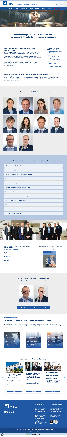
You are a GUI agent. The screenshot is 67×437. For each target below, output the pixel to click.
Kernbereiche (15, 8)
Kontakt (49, 8)
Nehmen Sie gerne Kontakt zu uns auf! (34, 308)
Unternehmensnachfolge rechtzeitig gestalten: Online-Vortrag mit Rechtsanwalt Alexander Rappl (33, 376)
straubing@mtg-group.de (57, 415)
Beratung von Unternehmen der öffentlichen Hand (25, 110)
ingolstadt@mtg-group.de (42, 415)
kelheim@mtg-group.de (41, 408)
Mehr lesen (15, 391)
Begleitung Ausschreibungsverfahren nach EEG (10, 111)
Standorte (37, 8)
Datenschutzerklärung (28, 429)
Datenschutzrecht (52, 63)
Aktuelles (43, 8)
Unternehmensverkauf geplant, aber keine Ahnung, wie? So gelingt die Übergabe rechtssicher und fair (52, 375)
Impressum (20, 429)
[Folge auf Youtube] (11, 412)
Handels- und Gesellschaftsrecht (55, 51)
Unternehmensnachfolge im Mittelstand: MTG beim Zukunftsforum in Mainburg (14, 377)
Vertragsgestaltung (52, 64)
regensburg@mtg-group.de (57, 408)
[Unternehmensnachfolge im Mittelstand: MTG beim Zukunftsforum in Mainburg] (14, 367)
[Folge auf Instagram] (7, 412)
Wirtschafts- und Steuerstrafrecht (55, 66)
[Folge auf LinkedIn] (13, 412)
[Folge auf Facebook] (5, 412)
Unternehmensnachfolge (41, 123)
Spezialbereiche (24, 8)
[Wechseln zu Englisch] (59, 9)
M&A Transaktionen (56, 126)
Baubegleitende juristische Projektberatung (24, 107)
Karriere (31, 8)
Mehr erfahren (9, 345)
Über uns (8, 8)
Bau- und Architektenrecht (53, 56)
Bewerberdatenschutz (39, 429)
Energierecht (51, 58)
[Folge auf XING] (9, 412)
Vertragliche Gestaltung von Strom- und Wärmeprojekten (10, 103)
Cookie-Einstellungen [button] (49, 429)
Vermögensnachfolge (41, 124)
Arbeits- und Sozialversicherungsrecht (13, 250)
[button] (64, 377)
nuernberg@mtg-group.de (42, 422)
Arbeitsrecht (8, 125)
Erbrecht (50, 55)
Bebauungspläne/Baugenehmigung (27, 112)
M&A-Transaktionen (52, 62)
